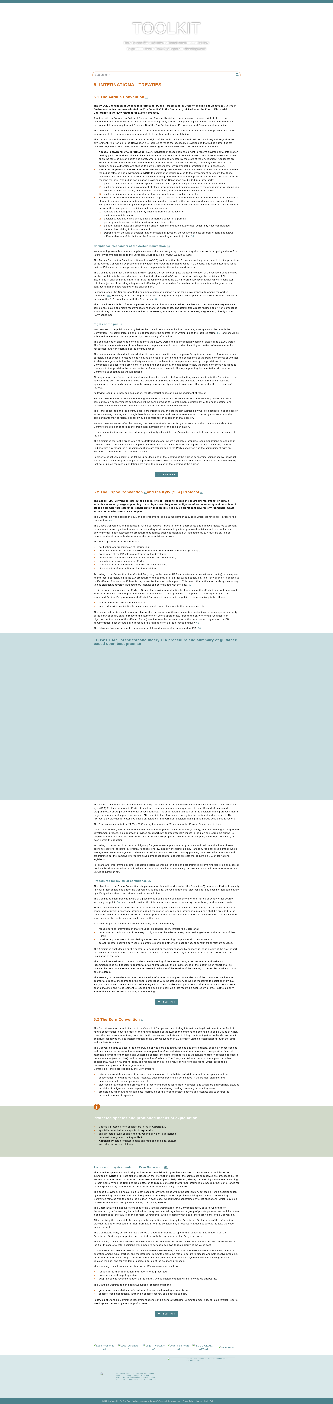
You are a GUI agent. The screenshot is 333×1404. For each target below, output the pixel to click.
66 (119, 902)
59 (145, 492)
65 (149, 880)
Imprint (199, 1401)
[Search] (237, 75)
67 (142, 1020)
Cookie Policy (209, 1401)
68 (166, 1167)
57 (156, 299)
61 (110, 520)
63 (197, 622)
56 (109, 295)
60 (201, 492)
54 (192, 236)
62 (189, 584)
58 (219, 333)
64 (199, 628)
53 (146, 97)
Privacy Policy (188, 1401)
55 (168, 245)
